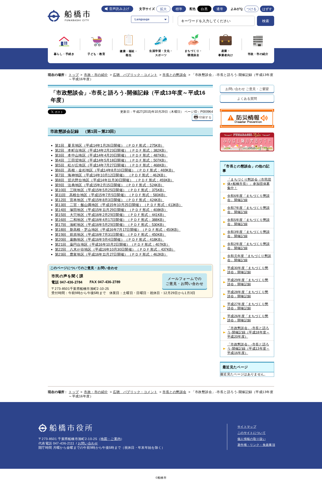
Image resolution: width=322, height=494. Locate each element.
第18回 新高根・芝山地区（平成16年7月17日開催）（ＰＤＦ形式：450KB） (118, 230)
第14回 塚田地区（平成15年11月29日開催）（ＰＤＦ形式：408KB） (111, 210)
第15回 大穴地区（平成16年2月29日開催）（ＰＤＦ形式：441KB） (110, 215)
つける (252, 9)
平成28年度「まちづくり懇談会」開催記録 (247, 294)
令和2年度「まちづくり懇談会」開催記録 (248, 246)
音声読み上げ (119, 8)
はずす (267, 9)
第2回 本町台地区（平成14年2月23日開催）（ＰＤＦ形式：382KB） (111, 150)
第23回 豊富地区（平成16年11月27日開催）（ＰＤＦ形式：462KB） (111, 254)
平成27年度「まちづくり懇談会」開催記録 (247, 306)
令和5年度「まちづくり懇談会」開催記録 (248, 222)
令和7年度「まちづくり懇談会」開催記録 (248, 210)
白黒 (204, 9)
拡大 (163, 9)
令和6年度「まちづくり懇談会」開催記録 (248, 198)
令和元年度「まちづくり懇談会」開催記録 (249, 258)
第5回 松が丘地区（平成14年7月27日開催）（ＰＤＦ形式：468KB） (111, 165)
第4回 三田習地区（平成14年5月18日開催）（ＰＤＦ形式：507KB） (111, 160)
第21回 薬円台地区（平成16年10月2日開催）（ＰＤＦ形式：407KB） (112, 244)
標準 (179, 9)
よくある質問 (247, 98)
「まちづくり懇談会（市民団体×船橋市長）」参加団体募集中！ (249, 184)
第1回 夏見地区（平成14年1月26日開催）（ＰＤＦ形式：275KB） (109, 145)
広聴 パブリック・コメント (135, 75)
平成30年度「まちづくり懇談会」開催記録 (247, 270)
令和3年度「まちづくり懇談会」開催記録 (248, 234)
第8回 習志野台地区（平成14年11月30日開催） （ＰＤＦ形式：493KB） (114, 180)
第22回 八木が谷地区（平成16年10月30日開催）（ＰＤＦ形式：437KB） (115, 249)
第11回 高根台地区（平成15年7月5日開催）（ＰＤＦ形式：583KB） (111, 195)
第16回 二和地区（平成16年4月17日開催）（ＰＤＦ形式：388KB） (110, 220)
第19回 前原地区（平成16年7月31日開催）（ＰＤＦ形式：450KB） (110, 234)
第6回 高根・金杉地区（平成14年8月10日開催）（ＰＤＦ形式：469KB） (115, 170)
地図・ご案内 (110, 439)
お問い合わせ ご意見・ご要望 (247, 89)
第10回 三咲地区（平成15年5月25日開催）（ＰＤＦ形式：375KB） (110, 190)
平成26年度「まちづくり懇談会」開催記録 (247, 318)
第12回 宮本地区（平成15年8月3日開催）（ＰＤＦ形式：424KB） (109, 200)
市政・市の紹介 (96, 75)
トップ (74, 75)
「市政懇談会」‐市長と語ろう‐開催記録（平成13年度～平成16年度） (248, 349)
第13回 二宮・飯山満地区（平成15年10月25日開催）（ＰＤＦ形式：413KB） (118, 205)
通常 (219, 9)
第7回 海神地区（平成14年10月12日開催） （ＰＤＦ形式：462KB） (111, 175)
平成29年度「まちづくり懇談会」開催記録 (247, 282)
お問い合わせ (88, 443)
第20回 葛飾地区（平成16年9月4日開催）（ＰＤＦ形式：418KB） (109, 239)
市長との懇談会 (174, 75)
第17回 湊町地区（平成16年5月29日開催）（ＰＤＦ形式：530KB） (110, 225)
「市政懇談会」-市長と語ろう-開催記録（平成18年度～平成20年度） (248, 332)
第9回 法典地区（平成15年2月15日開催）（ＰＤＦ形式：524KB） (109, 185)
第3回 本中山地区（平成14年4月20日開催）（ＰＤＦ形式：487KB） (111, 155)
